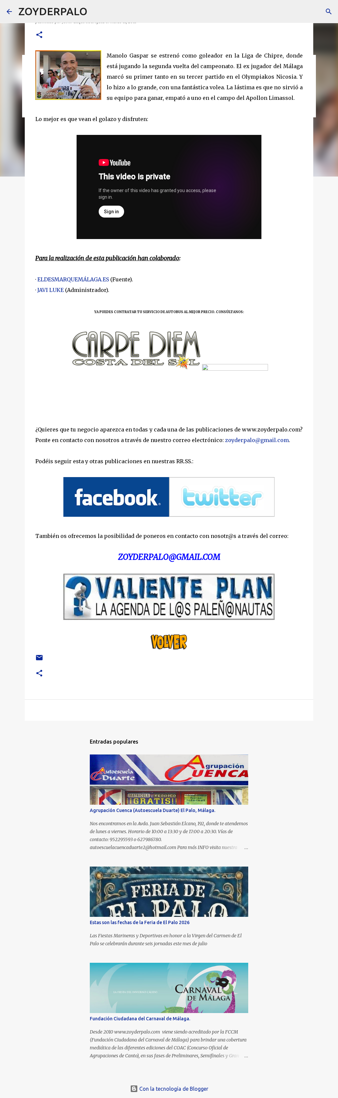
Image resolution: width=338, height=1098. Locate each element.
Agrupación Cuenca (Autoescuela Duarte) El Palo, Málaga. (152, 810)
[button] (39, 35)
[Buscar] (97, 12)
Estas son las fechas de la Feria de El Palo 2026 (139, 922)
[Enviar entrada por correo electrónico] (39, 660)
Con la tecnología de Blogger (173, 1089)
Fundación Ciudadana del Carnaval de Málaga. (140, 1018)
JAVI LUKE (50, 290)
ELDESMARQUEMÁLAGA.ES (73, 279)
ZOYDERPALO (52, 11)
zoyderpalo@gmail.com (257, 440)
